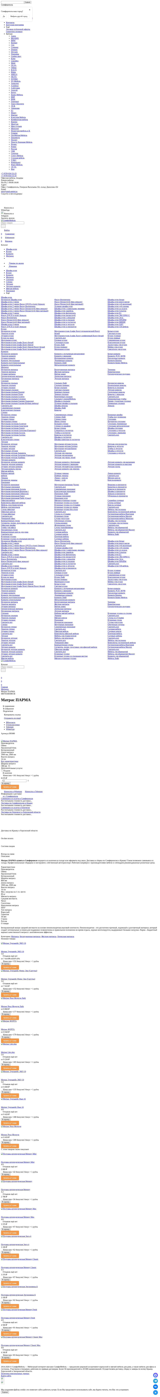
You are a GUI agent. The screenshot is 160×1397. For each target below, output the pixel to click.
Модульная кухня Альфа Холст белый (17, 342)
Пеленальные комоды (117, 385)
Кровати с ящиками (62, 356)
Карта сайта (6, 1376)
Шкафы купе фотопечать (65, 313)
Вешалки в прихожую (117, 485)
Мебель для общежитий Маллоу (121, 530)
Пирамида (15, 138)
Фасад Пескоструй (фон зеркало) (15, 320)
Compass (14, 47)
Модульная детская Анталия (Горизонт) (18, 455)
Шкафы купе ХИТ (115, 324)
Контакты (10, 22)
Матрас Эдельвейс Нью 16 (12, 1107)
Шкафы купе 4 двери (10, 324)
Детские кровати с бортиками (67, 462)
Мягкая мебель (12, 288)
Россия (14, 149)
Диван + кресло (61, 478)
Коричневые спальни (63, 397)
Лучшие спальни (8, 388)
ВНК (13, 99)
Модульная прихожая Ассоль (13, 489)
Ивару (13, 113)
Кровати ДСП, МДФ (116, 356)
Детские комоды (115, 390)
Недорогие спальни (9, 383)
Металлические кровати (64, 365)
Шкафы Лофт (60, 408)
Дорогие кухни (7, 333)
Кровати (9, 254)
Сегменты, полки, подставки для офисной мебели (22, 523)
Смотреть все (60, 338)
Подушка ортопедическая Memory (15, 1190)
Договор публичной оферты (18, 29)
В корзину (6, 783)
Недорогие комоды (116, 383)
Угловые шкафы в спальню (66, 403)
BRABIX (15, 38)
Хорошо (5, 1392)
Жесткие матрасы (61, 372)
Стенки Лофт (60, 417)
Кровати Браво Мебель (117, 363)
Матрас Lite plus (8, 1052)
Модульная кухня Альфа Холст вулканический (21, 349)
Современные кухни (116, 340)
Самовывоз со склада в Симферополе (17, 798)
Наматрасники (114, 372)
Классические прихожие (64, 491)
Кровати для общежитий (118, 532)
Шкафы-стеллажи (115, 428)
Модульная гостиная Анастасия (14, 426)
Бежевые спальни (61, 392)
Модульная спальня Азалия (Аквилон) (17, 401)
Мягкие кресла (114, 478)
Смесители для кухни (117, 349)
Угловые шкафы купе (63, 306)
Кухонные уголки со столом (66, 503)
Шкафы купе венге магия (118, 302)
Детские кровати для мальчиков (121, 462)
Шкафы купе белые (116, 300)
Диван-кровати (114, 473)
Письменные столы (9, 530)
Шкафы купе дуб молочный (120, 304)
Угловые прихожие (62, 496)
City (12, 45)
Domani (14, 50)
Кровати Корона (115, 360)
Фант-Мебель (16, 165)
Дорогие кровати (8, 356)
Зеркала (111, 406)
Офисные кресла (8, 512)
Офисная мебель (8, 500)
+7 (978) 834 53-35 (8, 176)
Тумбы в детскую (115, 448)
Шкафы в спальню (62, 401)
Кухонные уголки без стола (66, 509)
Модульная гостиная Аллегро (13, 424)
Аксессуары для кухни (117, 345)
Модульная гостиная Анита (12, 428)
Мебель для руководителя (12, 505)
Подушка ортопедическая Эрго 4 (15, 1244)
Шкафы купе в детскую (64, 324)
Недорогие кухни (8, 331)
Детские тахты (114, 466)
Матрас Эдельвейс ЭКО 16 (12, 951)
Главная (4, 687)
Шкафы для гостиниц (117, 521)
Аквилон (15, 83)
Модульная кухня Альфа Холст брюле (17, 345)
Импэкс (14, 115)
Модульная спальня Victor (12, 394)
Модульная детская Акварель (13, 453)
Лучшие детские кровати (11, 466)
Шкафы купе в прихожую (65, 327)
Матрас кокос (60, 374)
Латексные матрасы (62, 376)
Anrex (13, 36)
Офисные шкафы (8, 525)
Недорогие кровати (9, 354)
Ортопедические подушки (119, 374)
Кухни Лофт (59, 345)
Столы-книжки (60, 523)
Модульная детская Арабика (13, 457)
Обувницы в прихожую (118, 496)
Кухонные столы (61, 516)
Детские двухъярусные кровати (67, 466)
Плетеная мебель (61, 536)
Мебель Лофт (113, 534)
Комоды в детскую (116, 446)
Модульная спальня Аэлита (12, 397)
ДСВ (13, 106)
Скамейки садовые (116, 500)
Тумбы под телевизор (117, 417)
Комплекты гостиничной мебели (122, 512)
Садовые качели (61, 534)
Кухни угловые (114, 336)
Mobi (13, 63)
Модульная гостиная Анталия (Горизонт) (18, 430)
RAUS (13, 70)
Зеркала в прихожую (116, 494)
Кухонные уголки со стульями (67, 505)
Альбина (14, 86)
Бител (13, 92)
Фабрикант (15, 162)
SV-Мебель (15, 81)
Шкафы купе (11, 249)
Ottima (13, 68)
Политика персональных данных (15, 1373)
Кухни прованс (60, 347)
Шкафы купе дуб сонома (118, 306)
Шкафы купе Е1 (114, 313)
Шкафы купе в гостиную (65, 322)
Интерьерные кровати (63, 358)
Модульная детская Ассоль (65, 444)
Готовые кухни (60, 340)
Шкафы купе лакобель (63, 311)
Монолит (15, 129)
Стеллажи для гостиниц (118, 523)
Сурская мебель (17, 158)
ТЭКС (13, 160)
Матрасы (10, 256)
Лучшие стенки (7, 419)
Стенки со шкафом (62, 426)
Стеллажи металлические (118, 426)
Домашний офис (8, 518)
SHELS (14, 74)
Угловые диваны (61, 473)
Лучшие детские (8, 448)
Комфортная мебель (19, 119)
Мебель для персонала (10, 507)
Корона (14, 122)
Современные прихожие (64, 489)
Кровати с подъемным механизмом (69, 354)
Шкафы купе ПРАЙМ (117, 320)
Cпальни (10, 279)
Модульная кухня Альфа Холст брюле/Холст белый (23, 347)
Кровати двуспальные (10, 360)
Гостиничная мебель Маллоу (120, 516)
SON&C (14, 79)
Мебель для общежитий (118, 527)
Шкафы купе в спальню (64, 320)
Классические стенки (10, 439)
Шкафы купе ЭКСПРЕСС (119, 315)
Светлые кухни (114, 333)
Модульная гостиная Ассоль (13, 433)
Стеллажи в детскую (116, 430)
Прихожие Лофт (61, 494)
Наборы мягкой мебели (64, 613)
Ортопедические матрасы (12, 376)
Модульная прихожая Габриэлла (14, 494)
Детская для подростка (117, 444)
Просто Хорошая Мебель (21, 142)
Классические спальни (10, 410)
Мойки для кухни (115, 347)
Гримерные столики (116, 403)
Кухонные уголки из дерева (66, 507)
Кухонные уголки (8, 536)
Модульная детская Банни (65, 448)
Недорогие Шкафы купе (11, 300)
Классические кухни (116, 342)
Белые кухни (113, 331)
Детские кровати (13, 286)
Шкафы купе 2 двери (10, 302)
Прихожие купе (61, 498)
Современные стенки (63, 415)
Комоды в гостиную (63, 435)
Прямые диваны (61, 476)
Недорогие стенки (9, 415)
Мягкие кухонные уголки (65, 500)
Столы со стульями (62, 514)
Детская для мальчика (63, 455)
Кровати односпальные (11, 365)
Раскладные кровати (116, 358)
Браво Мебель (17, 95)
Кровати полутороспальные (13, 363)
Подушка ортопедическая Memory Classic (18, 1267)
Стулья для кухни (61, 518)
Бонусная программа (15, 25)
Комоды (57, 410)
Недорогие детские (9, 444)
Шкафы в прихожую (116, 491)
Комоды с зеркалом (116, 394)
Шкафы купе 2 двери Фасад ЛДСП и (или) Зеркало (23, 304)
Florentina (15, 54)
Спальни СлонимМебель (65, 399)
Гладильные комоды (116, 392)
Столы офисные (8, 509)
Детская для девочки (63, 453)
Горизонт (15, 101)
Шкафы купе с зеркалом (64, 318)
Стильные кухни (61, 342)
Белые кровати (114, 354)
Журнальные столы (62, 525)
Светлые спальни (61, 390)
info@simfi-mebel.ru (9, 191)
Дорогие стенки (8, 417)
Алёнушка (15, 88)
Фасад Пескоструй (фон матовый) (15, 322)
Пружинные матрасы (10, 378)
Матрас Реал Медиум (10, 1135)
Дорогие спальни (8, 385)
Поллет (14, 140)
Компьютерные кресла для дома (14, 532)
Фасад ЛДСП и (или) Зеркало (13, 315)
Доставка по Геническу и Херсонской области (20, 812)
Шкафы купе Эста (115, 318)
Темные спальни (61, 394)
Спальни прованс (61, 385)
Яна (12, 169)
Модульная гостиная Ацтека (13, 435)
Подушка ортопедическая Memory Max (17, 1217)
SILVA (14, 77)
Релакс (14, 144)
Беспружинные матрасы (64, 369)
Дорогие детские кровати (12, 464)
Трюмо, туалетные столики (119, 401)
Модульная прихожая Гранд (13, 496)
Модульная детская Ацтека (65, 446)
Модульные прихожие (10, 487)
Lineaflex (14, 61)
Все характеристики (9, 761)
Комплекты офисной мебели (13, 503)
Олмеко (14, 133)
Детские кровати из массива (120, 464)
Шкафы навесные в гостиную (67, 439)
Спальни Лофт (60, 383)
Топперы (111, 369)
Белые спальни (60, 388)
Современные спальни (10, 408)
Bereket (14, 43)
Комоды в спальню (116, 388)
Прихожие (10, 291)
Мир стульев (16, 126)
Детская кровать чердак (11, 469)
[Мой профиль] (2, 674)
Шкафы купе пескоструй (65, 315)
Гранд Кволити (17, 104)
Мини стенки (60, 421)
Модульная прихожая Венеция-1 (15, 491)
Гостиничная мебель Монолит (120, 518)
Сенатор (14, 153)
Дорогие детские (8, 446)
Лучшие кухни (7, 336)
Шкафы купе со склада (117, 309)
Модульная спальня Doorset (12, 392)
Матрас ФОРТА (8, 1029)
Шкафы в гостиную (62, 437)
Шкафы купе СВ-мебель (118, 327)
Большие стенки (61, 424)
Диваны (4, 478)
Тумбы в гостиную (62, 433)
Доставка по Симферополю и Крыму (17, 803)
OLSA (13, 65)
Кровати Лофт (60, 363)
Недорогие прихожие (10, 485)
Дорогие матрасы (8, 372)
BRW (13, 40)
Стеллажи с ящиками (117, 433)
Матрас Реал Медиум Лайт (12, 1006)
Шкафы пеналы (61, 406)
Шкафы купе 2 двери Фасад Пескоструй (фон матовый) (24, 311)
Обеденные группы (62, 521)
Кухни (9, 251)
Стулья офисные (8, 514)
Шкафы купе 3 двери (10, 313)
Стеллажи (112, 419)
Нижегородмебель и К (20, 131)
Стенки (9, 282)
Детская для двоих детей (64, 457)
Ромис (13, 147)
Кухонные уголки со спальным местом (17, 539)
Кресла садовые (114, 505)
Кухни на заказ (7, 338)
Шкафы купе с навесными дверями (69, 309)
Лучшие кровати (8, 358)
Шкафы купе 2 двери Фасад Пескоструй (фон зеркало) (24, 309)
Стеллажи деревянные (117, 424)
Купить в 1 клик (10, 787)
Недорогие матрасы (9, 369)
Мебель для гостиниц (117, 509)
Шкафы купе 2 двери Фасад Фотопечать (18, 306)
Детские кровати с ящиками (66, 464)
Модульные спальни (9, 390)
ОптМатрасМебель (19, 135)
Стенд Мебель (17, 156)
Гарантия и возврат (14, 31)
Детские (9, 284)
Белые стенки (60, 428)
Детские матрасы (61, 378)
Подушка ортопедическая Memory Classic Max (20, 1345)
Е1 (12, 110)
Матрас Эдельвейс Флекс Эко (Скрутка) (18, 979)
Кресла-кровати (114, 480)
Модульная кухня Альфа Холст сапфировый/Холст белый (79, 336)
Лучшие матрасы (8, 374)
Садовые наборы (61, 539)
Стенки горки (60, 419)
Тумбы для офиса (8, 527)
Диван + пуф (59, 480)
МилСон (14, 124)
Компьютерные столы (10, 521)
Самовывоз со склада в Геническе (15, 808)
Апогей (14, 90)
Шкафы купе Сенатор (117, 311)
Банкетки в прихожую (117, 487)
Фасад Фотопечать (9, 318)
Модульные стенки (9, 421)
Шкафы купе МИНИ (116, 322)
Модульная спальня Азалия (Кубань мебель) (19, 403)
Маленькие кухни (62, 349)
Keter (13, 59)
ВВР (13, 97)
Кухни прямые (114, 338)
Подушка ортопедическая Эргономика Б (18, 1295)
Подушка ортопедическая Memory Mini (17, 1162)
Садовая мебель (61, 532)
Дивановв (15, 108)
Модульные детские (9, 451)
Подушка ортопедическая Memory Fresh (18, 1318)
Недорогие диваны (9, 480)
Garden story (16, 56)
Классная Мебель (18, 117)
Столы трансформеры (63, 527)
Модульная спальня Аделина (13, 399)
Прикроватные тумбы (117, 399)
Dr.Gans (14, 52)
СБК (13, 151)
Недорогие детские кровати (13, 462)
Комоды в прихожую (117, 489)
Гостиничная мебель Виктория (121, 514)
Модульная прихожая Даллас (66, 485)
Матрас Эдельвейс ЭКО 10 (12, 1080)
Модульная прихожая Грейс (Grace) (16, 498)
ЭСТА (13, 167)
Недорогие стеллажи (116, 421)
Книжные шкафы (115, 415)
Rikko (13, 72)
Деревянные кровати (63, 360)
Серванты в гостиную (63, 430)
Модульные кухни (9, 340)
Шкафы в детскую (115, 451)
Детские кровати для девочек (66, 469)
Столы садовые (114, 503)
